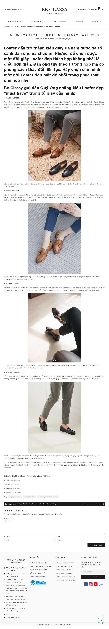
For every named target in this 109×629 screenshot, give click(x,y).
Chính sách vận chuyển (65, 580)
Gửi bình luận (96, 545)
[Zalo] (101, 584)
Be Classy (15, 484)
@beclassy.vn (18, 488)
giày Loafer (30, 497)
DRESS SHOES (15, 22)
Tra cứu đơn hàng (37, 576)
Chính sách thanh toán (65, 576)
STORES (79, 22)
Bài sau (100, 504)
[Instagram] (91, 584)
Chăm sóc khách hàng (65, 563)
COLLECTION (60, 22)
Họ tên (7, 536)
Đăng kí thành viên (38, 573)
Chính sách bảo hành (65, 573)
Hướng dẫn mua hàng (38, 563)
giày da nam (15, 497)
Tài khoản (81, 9)
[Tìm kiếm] (102, 9)
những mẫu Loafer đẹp (48, 497)
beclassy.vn (15, 480)
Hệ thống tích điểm (64, 566)
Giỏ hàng (94, 9)
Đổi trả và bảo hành (38, 569)
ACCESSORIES (37, 22)
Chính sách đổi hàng (64, 569)
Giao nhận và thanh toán (40, 566)
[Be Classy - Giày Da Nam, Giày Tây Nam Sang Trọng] (54, 10)
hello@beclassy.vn (13, 617)
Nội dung (8, 518)
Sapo (70, 624)
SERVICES (96, 22)
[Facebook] (86, 584)
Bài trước (88, 504)
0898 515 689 (17, 9)
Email (58, 536)
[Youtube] (96, 584)
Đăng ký (93, 577)
